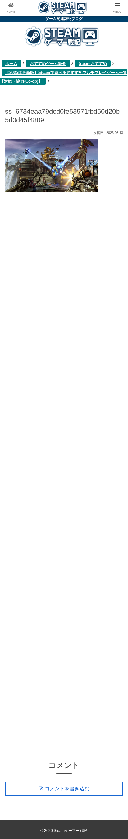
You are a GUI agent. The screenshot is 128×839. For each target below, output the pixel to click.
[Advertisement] (64, 475)
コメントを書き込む (67, 788)
